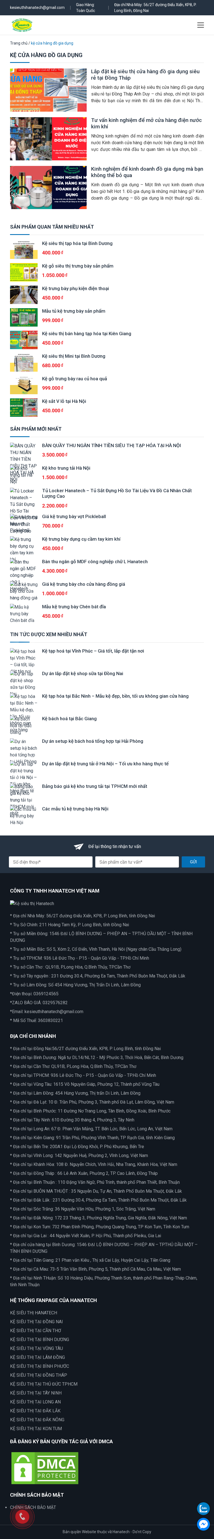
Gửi (193, 861)
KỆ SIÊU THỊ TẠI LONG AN (35, 1402)
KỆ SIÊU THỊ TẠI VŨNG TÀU (36, 1348)
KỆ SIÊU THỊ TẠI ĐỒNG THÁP (38, 1375)
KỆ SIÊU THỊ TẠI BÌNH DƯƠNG (39, 1339)
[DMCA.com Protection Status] (45, 1467)
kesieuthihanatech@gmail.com (37, 7)
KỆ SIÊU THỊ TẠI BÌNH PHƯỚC (39, 1366)
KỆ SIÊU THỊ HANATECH (33, 1312)
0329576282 (55, 1002)
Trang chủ (19, 43)
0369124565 (46, 993)
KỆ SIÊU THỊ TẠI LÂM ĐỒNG (37, 1357)
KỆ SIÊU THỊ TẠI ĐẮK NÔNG (37, 1419)
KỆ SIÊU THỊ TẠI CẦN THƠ (35, 1330)
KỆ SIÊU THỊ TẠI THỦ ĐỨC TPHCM (43, 1384)
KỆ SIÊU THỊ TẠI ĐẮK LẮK (35, 1410)
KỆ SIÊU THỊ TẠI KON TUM (36, 1428)
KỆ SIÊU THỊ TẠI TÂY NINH (36, 1393)
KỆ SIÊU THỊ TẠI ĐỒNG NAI (36, 1321)
